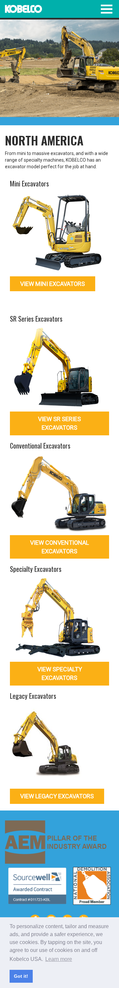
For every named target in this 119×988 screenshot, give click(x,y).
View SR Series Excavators (59, 423)
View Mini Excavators (52, 283)
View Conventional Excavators (59, 547)
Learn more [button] (58, 959)
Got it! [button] (21, 976)
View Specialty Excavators (59, 673)
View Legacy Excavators (57, 796)
